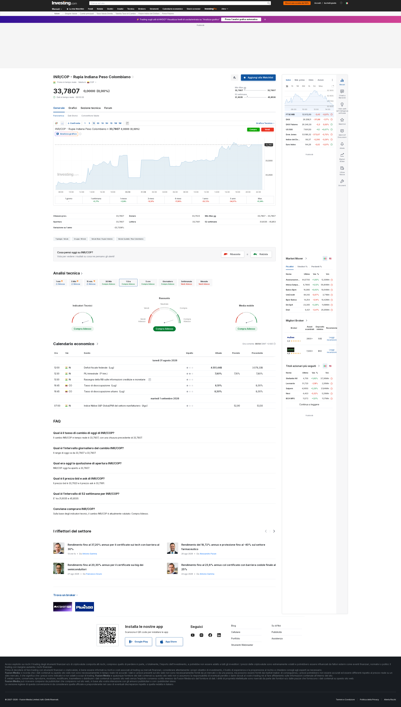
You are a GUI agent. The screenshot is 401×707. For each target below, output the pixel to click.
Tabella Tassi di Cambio (125, 14)
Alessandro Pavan (208, 554)
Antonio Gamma (89, 554)
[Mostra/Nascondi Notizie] (127, 123)
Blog (233, 625)
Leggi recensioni (332, 338)
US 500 (289, 129)
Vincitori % (302, 266)
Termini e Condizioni (345, 699)
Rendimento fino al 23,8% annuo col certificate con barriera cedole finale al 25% (228, 567)
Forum (108, 108)
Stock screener (193, 9)
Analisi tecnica (66, 273)
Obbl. (311, 80)
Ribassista (235, 254)
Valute (57, 14)
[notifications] (341, 2)
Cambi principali (87, 14)
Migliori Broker (295, 320)
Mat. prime (300, 80)
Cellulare (235, 632)
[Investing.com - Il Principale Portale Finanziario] (64, 3)
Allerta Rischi (390, 699)
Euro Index (291, 144)
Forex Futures (168, 14)
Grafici (72, 108)
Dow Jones (291, 134)
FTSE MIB (290, 114)
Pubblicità (277, 632)
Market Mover (294, 258)
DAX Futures (292, 124)
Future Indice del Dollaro (148, 14)
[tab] (60, 282)
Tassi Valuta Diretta (104, 14)
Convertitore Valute (90, 116)
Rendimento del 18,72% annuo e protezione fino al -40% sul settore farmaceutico (223, 547)
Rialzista (264, 254)
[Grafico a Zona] (62, 123)
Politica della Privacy (369, 699)
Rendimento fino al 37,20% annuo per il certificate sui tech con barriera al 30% (113, 547)
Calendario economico (173, 9)
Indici (288, 80)
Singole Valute (71, 14)
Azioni (320, 80)
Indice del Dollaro (294, 139)
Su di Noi (276, 625)
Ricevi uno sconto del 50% (297, 3)
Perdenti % (316, 266)
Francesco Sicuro (94, 574)
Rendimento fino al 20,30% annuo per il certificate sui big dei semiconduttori (105, 567)
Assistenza (277, 638)
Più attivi (290, 266)
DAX (288, 119)
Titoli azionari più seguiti (301, 366)
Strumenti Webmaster (242, 645)
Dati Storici (73, 116)
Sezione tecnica (91, 108)
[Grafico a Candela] (56, 123)
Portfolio (235, 638)
